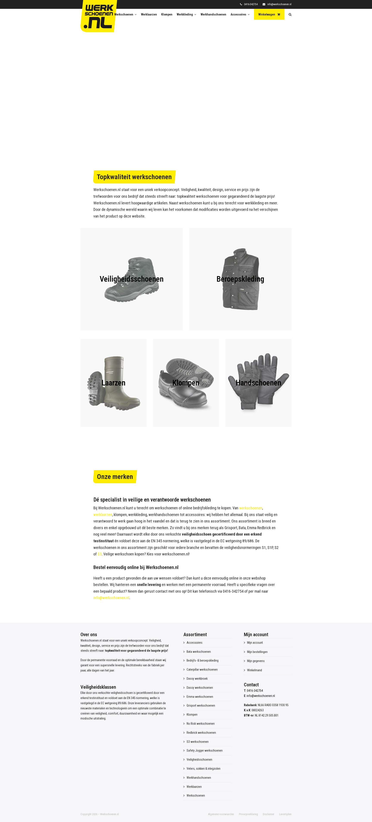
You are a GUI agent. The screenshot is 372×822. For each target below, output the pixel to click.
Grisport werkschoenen (201, 705)
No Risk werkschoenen (201, 723)
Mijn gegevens (256, 661)
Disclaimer (268, 814)
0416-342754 (251, 4)
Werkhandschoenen (199, 777)
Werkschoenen (196, 795)
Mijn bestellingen (257, 652)
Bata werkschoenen (199, 651)
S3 (100, 554)
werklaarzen (102, 514)
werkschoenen (250, 508)
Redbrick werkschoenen (201, 732)
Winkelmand (254, 670)
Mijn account (255, 642)
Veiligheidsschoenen (199, 759)
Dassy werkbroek (197, 678)
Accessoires (194, 642)
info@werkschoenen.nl (279, 4)
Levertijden (285, 814)
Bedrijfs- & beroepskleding (203, 660)
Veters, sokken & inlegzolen (203, 768)
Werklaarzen (194, 786)
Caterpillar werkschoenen (202, 669)
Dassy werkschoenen (200, 687)
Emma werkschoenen (200, 696)
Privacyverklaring (248, 814)
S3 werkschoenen (198, 741)
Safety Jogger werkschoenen (205, 750)
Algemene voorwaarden (221, 814)
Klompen (192, 714)
